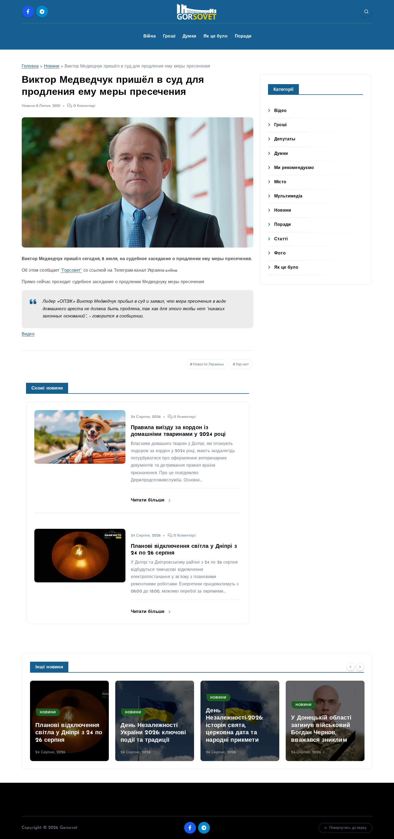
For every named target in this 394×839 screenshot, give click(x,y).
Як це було (215, 36)
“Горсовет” (71, 270)
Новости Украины (208, 364)
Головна (30, 66)
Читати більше (148, 500)
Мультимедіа (288, 196)
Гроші (169, 36)
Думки (189, 36)
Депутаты (284, 139)
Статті (281, 239)
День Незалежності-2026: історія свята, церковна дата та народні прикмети (234, 725)
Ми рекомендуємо (294, 168)
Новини (52, 66)
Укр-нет (242, 364)
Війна (149, 36)
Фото (280, 253)
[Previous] (351, 667)
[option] (69, 721)
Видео (28, 334)
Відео (280, 111)
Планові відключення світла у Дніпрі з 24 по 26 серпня (68, 732)
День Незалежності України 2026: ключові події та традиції (153, 732)
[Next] (360, 667)
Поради (243, 36)
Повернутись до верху (348, 828)
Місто (280, 182)
